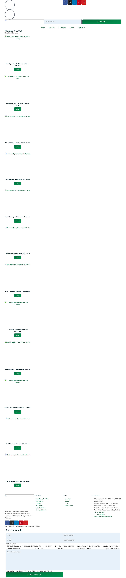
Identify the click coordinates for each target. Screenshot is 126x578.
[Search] (81, 22)
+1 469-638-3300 (21, 1)
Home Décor (48, 546)
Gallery (72, 27)
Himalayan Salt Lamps (14, 546)
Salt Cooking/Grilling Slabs (111, 546)
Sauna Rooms (81, 546)
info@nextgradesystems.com (25, 11)
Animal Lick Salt (69, 546)
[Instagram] (70, 2)
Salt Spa (60, 548)
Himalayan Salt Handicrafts (32, 546)
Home (43, 27)
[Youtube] (83, 2)
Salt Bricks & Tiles (94, 546)
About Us (51, 27)
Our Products (62, 27)
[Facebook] (65, 2)
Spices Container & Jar (112, 548)
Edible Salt (58, 546)
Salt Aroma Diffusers (13, 548)
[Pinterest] (79, 2)
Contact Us (81, 27)
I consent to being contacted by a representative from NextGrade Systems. (29, 571)
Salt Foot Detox (38, 548)
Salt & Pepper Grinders (84, 548)
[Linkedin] (74, 2)
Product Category (11, 544)
